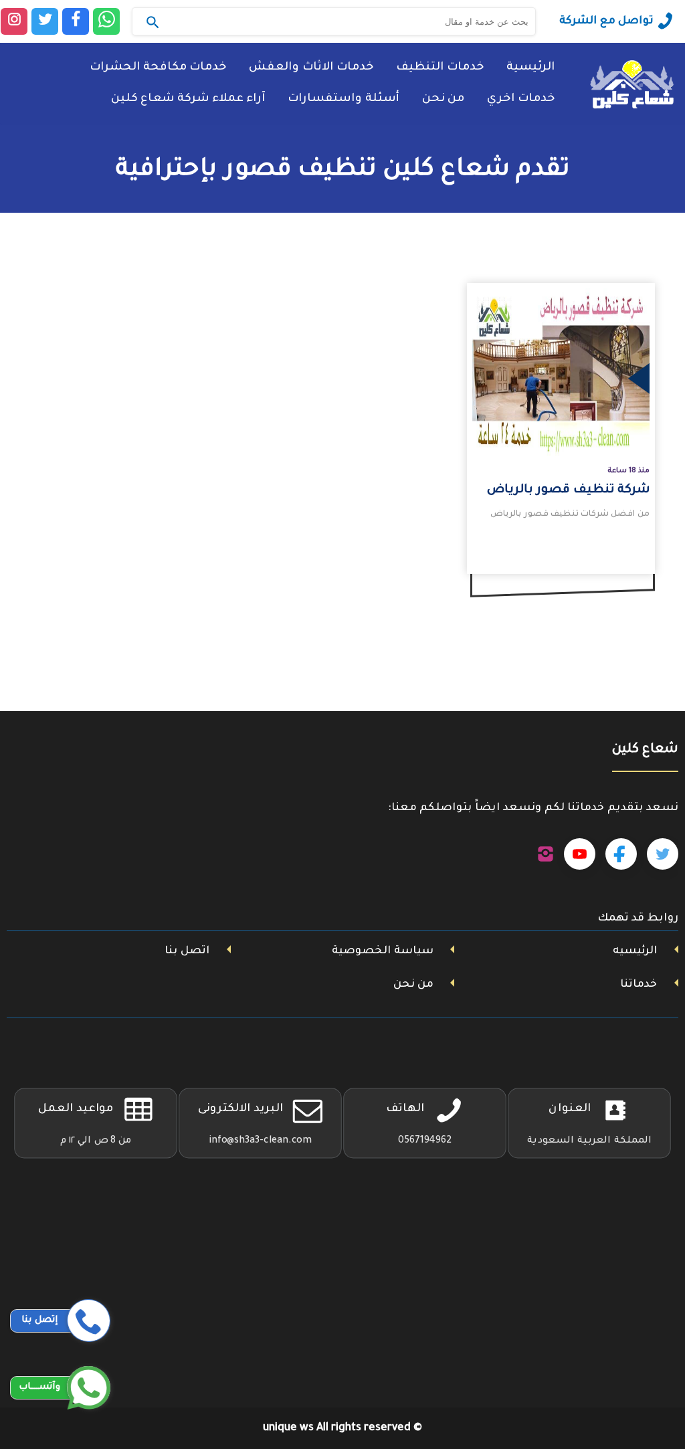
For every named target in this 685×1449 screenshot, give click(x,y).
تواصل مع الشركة (606, 21)
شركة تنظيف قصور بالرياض (568, 490)
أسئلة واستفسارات (343, 99)
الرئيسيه (635, 951)
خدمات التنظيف (440, 68)
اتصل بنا (187, 951)
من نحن (443, 99)
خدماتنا (638, 985)
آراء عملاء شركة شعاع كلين (188, 99)
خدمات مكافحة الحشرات (158, 68)
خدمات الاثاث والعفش (311, 68)
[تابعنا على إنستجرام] (545, 854)
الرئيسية (530, 68)
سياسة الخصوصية (382, 951)
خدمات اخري (521, 99)
